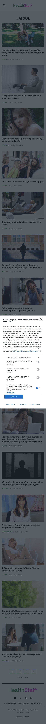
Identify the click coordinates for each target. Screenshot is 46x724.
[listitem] (23, 357)
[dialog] (23, 362)
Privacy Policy (35, 404)
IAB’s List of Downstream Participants (25, 351)
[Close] (42, 320)
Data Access (23, 404)
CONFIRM (14, 397)
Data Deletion (11, 404)
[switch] (37, 362)
